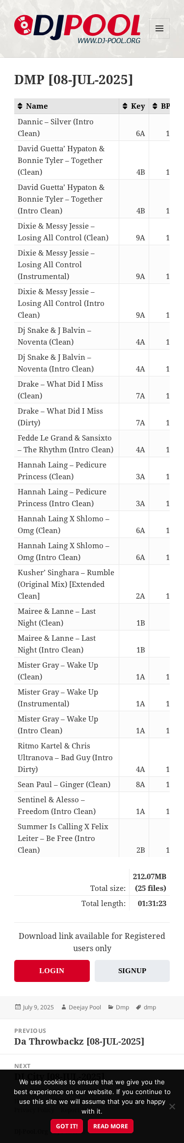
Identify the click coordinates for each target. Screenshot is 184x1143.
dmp (150, 1007)
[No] (172, 1106)
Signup (132, 971)
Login (51, 971)
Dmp (122, 1007)
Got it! (67, 1126)
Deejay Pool (85, 1007)
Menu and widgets (160, 38)
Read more (110, 1126)
